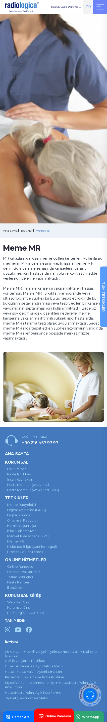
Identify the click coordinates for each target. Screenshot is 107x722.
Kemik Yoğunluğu (21, 526)
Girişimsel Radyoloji (22, 520)
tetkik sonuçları (20, 577)
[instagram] (7, 629)
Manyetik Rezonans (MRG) (28, 536)
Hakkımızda (16, 469)
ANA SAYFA (17, 453)
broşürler (14, 587)
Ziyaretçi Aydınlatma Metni (26, 698)
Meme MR (43, 230)
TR (88, 6)
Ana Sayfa (10, 230)
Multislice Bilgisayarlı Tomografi (32, 546)
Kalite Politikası (19, 474)
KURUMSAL (17, 462)
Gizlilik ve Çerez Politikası (25, 661)
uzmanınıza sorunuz (23, 572)
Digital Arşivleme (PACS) (26, 510)
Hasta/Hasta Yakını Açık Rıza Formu (33, 693)
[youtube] (18, 629)
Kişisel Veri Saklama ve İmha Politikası (35, 677)
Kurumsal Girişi (18, 607)
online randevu (20, 566)
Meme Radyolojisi (21, 505)
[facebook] (29, 629)
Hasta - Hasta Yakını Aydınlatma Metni (35, 672)
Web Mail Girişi (18, 602)
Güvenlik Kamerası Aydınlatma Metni (34, 666)
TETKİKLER (16, 498)
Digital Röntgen (20, 515)
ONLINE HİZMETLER (25, 559)
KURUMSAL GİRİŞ (23, 595)
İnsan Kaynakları (20, 479)
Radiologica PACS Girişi (26, 613)
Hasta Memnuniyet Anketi (28, 485)
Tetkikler (27, 230)
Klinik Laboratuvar (21, 531)
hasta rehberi (18, 582)
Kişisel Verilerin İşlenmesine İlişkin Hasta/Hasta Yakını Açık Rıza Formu (50, 685)
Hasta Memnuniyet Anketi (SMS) (33, 490)
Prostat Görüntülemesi (25, 552)
